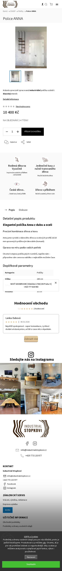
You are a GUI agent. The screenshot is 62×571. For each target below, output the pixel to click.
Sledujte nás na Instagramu (32, 359)
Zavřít (53, 149)
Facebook (27, 443)
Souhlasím (31, 564)
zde (44, 542)
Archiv (7, 510)
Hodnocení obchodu (31, 303)
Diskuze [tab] (23, 210)
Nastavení (31, 557)
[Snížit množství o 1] (6, 132)
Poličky (40, 272)
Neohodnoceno (23, 106)
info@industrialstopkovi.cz (34, 450)
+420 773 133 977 (33, 455)
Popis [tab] (12, 210)
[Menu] (57, 4)
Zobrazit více (31, 339)
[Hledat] (46, 4)
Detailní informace (11, 99)
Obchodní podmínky (11, 522)
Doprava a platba (10, 504)
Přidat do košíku (32, 132)
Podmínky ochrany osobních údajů (17, 526)
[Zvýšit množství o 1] (17, 132)
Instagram (35, 443)
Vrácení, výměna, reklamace (15, 500)
